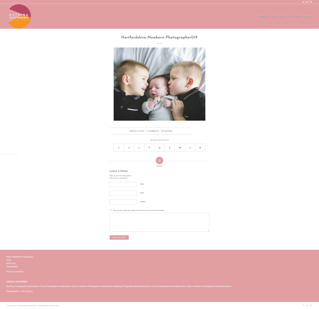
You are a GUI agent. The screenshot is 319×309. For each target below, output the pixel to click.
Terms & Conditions (15, 271)
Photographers (12, 291)
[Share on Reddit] (190, 148)
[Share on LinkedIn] (160, 148)
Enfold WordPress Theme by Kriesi (48, 306)
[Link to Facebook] (303, 2)
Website (142, 201)
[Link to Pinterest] (311, 2)
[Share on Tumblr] (170, 148)
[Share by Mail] (200, 148)
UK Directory (27, 291)
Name (142, 184)
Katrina (168, 131)
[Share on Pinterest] (149, 148)
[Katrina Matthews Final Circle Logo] (18, 16)
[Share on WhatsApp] (139, 148)
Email (142, 192)
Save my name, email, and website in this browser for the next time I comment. (139, 210)
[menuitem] (264, 16)
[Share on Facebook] (119, 148)
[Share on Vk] (180, 148)
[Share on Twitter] (129, 148)
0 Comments (153, 131)
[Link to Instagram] (307, 2)
